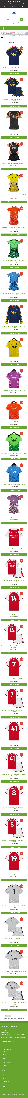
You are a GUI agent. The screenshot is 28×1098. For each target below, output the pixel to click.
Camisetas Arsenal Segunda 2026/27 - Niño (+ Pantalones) (14, 99)
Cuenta (3, 1078)
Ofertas (3, 1067)
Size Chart (4, 1051)
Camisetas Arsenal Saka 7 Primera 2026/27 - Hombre (14, 678)
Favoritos (4, 1086)
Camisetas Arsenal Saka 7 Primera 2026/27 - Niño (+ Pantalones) (14, 710)
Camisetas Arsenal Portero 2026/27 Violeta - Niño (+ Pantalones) (14, 516)
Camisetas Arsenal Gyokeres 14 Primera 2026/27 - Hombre (14, 613)
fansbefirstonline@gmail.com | (10, 3)
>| (10, 1015)
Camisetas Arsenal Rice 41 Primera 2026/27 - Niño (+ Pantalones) (14, 775)
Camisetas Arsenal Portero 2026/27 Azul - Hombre (14, 484)
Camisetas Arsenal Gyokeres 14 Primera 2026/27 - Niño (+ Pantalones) (14, 646)
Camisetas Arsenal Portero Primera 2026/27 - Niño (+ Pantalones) (14, 1003)
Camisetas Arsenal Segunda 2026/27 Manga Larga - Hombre (14, 326)
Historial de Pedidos (6, 1081)
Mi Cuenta (5, 6)
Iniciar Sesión (13, 1)
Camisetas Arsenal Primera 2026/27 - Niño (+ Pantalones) (14, 580)
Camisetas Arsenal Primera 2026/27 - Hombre (14, 549)
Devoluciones (5, 1083)
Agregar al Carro (15, 73)
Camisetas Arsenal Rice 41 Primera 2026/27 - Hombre (14, 743)
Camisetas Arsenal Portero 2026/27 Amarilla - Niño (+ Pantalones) (14, 195)
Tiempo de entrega (6, 1049)
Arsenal (13, 33)
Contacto (4, 1054)
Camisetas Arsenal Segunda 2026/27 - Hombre (14, 67)
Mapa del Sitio (5, 1070)
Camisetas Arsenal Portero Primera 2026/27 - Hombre (14, 971)
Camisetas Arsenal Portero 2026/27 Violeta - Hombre (14, 390)
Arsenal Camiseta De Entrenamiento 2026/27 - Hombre (14, 132)
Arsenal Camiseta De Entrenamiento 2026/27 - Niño (14, 163)
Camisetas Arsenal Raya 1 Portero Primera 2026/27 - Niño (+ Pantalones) (14, 939)
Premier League (8, 33)
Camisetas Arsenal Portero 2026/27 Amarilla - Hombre (14, 359)
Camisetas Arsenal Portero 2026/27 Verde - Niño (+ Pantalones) (14, 261)
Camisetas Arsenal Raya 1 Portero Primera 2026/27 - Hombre (14, 906)
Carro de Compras (17, 6)
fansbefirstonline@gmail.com (8, 1041)
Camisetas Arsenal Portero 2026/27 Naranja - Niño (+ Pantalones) (14, 228)
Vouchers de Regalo (6, 1062)
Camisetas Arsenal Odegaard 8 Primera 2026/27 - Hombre (14, 807)
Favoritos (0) (10, 6)
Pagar (23, 6)
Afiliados (4, 1065)
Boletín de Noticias (6, 1089)
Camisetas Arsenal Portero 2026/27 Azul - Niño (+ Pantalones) (14, 294)
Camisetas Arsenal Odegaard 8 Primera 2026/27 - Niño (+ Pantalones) (14, 840)
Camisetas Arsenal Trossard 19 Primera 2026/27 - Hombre (14, 873)
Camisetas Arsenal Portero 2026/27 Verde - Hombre (14, 453)
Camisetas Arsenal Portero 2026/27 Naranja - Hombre (14, 421)
